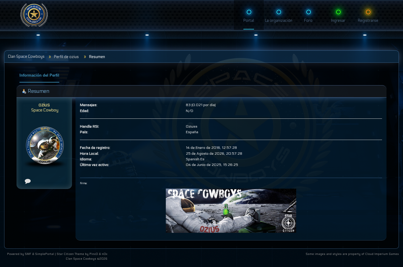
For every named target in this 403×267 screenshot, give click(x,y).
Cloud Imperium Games (382, 254)
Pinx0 (93, 254)
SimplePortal (44, 254)
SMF (28, 254)
